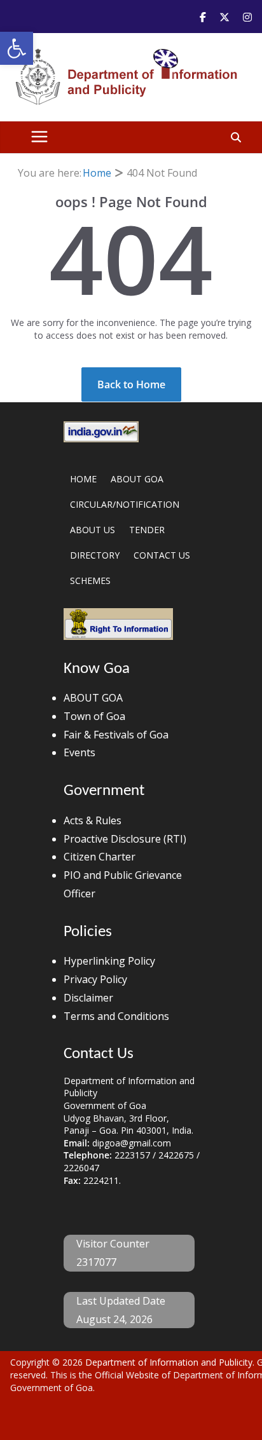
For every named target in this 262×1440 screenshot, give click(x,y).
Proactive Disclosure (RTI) (125, 839)
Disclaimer (88, 998)
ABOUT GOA (137, 479)
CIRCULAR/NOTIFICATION (124, 504)
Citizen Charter (99, 857)
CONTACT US (162, 555)
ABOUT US (92, 530)
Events (79, 752)
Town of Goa (94, 716)
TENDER (147, 530)
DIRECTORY (95, 555)
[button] (16, 48)
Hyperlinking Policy (109, 961)
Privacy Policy (95, 979)
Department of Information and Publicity (168, 1362)
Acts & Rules (92, 820)
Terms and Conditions (116, 1016)
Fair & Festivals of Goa (116, 735)
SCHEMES (90, 580)
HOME (83, 479)
